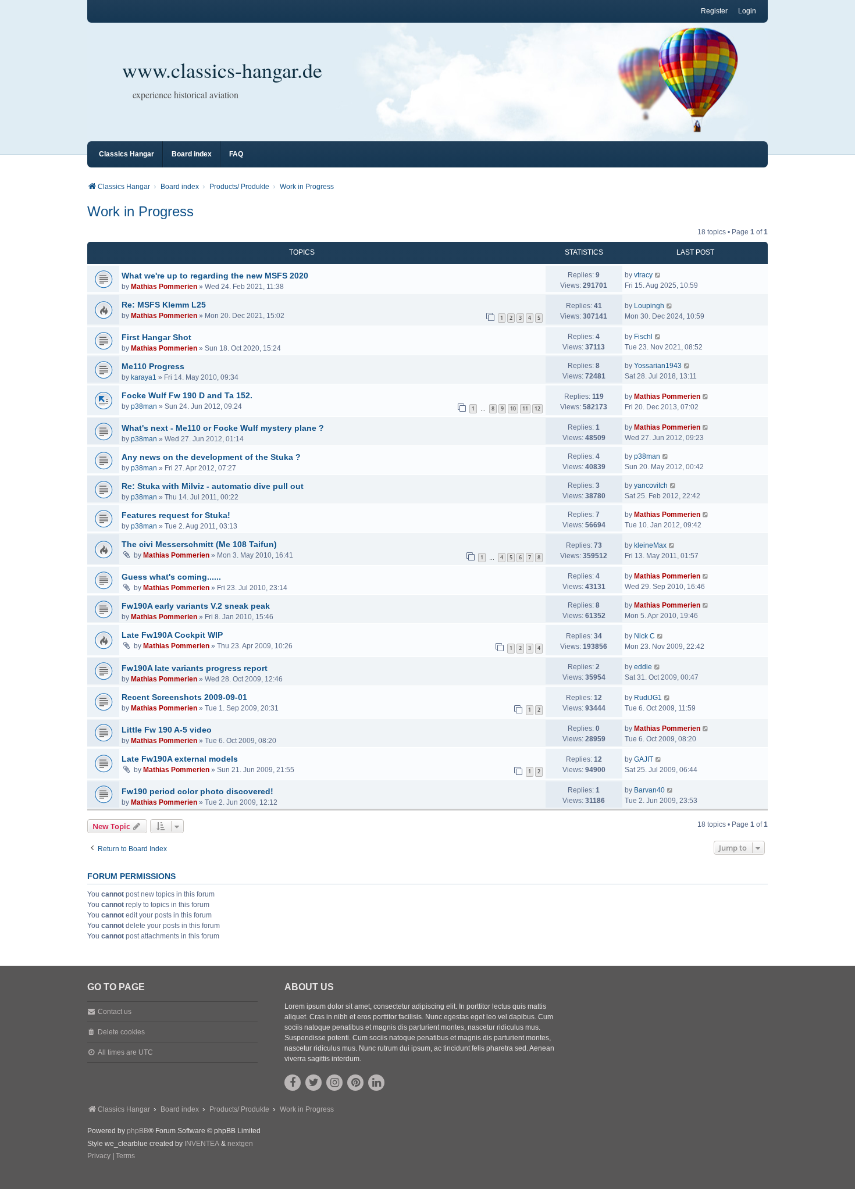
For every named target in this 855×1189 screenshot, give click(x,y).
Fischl (643, 337)
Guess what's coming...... (171, 576)
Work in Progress (140, 211)
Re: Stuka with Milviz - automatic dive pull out (213, 486)
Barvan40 (649, 790)
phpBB (137, 1131)
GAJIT (643, 759)
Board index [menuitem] (192, 154)
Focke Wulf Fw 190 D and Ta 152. (187, 395)
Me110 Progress (153, 366)
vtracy (643, 275)
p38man (144, 406)
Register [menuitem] (714, 11)
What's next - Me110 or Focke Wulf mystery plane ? (223, 428)
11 (525, 408)
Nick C (644, 636)
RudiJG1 (648, 698)
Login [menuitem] (747, 11)
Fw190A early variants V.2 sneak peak (196, 605)
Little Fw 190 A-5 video (167, 729)
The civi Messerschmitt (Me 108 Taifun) (199, 544)
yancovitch (651, 485)
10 (513, 408)
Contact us (114, 1012)
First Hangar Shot (156, 337)
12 (537, 408)
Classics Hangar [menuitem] (126, 154)
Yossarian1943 (658, 366)
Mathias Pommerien (164, 287)
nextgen (240, 1144)
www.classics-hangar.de (222, 70)
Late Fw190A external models (180, 758)
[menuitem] (99, 1156)
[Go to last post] (658, 275)
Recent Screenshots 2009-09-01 (184, 697)
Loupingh (649, 306)
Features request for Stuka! (176, 515)
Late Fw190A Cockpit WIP (172, 635)
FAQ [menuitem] (236, 154)
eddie (643, 667)
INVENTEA (201, 1144)
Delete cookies (121, 1032)
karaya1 (143, 377)
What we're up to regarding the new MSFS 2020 (215, 275)
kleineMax (650, 545)
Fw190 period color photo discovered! (197, 791)
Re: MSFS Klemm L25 (164, 304)
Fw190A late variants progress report (195, 668)
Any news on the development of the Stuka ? (211, 457)
